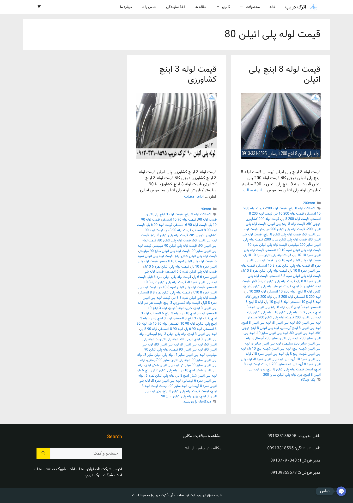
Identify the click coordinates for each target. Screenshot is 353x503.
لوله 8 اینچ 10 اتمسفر (306, 302)
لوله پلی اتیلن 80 (302, 333)
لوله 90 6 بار (193, 329)
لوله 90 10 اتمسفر (182, 324)
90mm (206, 209)
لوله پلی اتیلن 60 (309, 323)
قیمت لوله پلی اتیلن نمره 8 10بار (264, 271)
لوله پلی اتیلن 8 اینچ (256, 323)
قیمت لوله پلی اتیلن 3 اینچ (169, 235)
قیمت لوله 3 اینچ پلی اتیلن (164, 214)
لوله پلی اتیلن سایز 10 (272, 333)
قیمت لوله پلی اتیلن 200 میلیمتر (282, 229)
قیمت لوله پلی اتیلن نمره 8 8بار (273, 281)
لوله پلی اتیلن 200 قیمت (303, 317)
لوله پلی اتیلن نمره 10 (268, 354)
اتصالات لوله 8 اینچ (302, 208)
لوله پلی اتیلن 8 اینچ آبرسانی (301, 328)
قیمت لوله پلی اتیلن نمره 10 (267, 245)
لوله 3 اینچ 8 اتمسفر (188, 318)
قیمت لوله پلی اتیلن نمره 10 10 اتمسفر (293, 250)
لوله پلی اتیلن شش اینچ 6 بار (158, 370)
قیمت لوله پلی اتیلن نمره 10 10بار (267, 255)
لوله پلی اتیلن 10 (286, 312)
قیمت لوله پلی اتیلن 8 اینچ (282, 234)
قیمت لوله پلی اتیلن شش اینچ (196, 256)
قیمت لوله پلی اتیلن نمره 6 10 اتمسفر (186, 261)
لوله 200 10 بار (255, 291)
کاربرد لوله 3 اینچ (180, 308)
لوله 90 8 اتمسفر (171, 329)
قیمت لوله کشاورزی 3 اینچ (182, 303)
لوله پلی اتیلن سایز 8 (266, 343)
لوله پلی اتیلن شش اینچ (162, 365)
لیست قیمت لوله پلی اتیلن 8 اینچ (290, 369)
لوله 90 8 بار (148, 329)
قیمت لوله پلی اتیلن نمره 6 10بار (166, 266)
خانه (272, 7)
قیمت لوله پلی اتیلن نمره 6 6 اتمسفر (191, 272)
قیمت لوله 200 (276, 208)
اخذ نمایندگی (175, 7)
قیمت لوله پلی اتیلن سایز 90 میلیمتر (164, 251)
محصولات (253, 7)
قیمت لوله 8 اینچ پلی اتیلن (285, 74)
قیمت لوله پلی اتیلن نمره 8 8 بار (194, 298)
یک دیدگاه (308, 380)
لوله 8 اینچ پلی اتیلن (271, 307)
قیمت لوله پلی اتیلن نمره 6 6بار (169, 277)
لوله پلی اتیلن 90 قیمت (186, 349)
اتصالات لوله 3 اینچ (198, 214)
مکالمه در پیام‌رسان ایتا (202, 448)
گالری (226, 7)
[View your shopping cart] (39, 7)
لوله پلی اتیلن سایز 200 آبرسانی (275, 338)
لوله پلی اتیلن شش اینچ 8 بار (196, 376)
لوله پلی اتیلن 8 (284, 323)
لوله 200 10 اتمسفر (281, 291)
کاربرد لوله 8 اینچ (309, 291)
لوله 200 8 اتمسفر (308, 297)
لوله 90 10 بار (158, 324)
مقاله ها (201, 7)
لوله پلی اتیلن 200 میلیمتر (266, 317)
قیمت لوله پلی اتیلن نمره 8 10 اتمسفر (283, 266)
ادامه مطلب (252, 190)
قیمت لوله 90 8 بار (178, 230)
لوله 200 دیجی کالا (259, 297)
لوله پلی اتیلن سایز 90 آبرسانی (168, 360)
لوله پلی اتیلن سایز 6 (190, 355)
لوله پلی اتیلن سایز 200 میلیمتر (283, 341)
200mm (309, 203)
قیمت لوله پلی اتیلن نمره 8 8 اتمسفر (295, 276)
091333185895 (282, 436)
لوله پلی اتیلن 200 (259, 312)
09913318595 (280, 448)
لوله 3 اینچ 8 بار (161, 318)
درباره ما (126, 7)
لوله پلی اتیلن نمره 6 (160, 376)
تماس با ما (149, 7)
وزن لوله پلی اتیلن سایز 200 (282, 375)
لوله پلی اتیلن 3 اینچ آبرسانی (166, 334)
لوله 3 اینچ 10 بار (193, 313)
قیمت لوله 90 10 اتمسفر (179, 219)
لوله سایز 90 (178, 386)
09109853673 (283, 473)
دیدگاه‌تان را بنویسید (197, 401)
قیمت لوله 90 (207, 219)
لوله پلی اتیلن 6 (166, 339)
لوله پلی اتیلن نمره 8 (268, 359)
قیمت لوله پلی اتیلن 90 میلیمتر (175, 246)
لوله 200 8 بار (283, 297)
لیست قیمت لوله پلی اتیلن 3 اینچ (186, 391)
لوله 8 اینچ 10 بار (276, 302)
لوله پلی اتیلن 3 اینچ (202, 334)
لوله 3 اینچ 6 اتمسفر (165, 313)
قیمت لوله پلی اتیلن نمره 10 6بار (298, 260)
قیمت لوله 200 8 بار (295, 219)
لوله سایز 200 (281, 364)
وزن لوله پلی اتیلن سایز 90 (179, 396)
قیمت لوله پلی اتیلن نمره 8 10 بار (181, 287)
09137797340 (283, 460)
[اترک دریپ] (313, 7)
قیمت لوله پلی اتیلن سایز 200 (286, 239)
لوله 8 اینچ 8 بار (298, 307)
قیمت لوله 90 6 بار (159, 225)
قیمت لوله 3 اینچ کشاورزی (188, 74)
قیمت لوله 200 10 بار (289, 213)
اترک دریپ (295, 7)
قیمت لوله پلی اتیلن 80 (174, 240)
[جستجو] (43, 453)
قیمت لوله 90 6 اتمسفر (190, 225)
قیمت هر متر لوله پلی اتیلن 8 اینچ (267, 286)
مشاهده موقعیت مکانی (202, 436)
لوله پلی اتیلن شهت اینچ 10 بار (269, 348)
